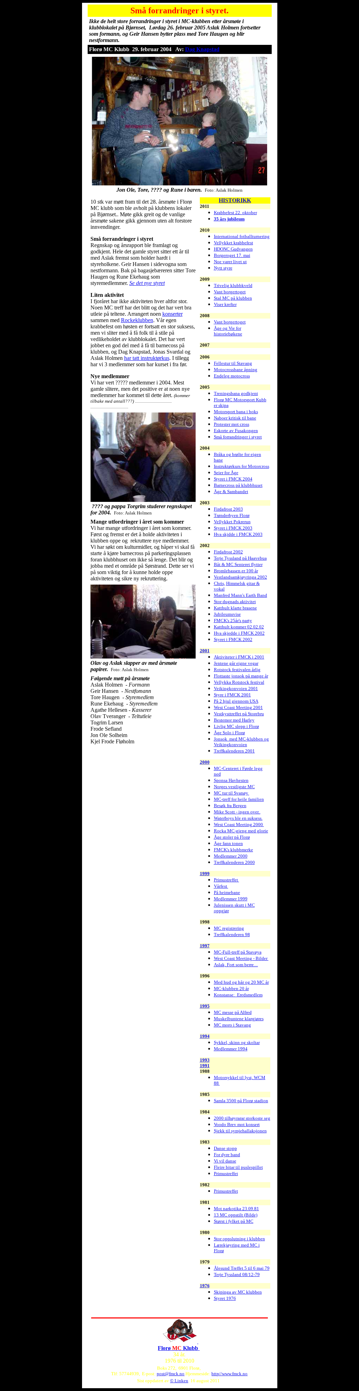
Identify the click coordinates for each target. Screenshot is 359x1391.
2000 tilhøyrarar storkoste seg (242, 1118)
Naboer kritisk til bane (235, 418)
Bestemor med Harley (234, 720)
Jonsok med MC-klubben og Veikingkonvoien (241, 741)
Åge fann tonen (228, 843)
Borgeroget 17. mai (232, 255)
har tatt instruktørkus (146, 358)
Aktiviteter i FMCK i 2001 (239, 657)
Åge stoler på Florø (232, 837)
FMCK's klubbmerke (233, 849)
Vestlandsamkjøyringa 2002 (240, 577)
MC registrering (229, 928)
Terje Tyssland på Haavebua (240, 558)
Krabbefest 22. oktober (235, 212)
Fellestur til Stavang (233, 363)
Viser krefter (225, 304)
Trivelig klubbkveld (233, 285)
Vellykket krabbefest (233, 242)
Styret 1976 (225, 1298)
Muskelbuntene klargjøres (239, 1018)
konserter (172, 314)
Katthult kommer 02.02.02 (239, 626)
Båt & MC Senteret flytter (238, 564)
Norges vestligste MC (234, 786)
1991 (205, 1065)
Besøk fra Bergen (230, 805)
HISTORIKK (235, 200)
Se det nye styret (147, 283)
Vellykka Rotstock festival (239, 682)
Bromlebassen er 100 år (236, 570)
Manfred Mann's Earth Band (240, 595)
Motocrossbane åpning (235, 369)
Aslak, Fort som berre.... (236, 964)
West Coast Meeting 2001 (238, 707)
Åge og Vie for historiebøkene (228, 331)
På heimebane (227, 892)
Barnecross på (227, 485)
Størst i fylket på (230, 1221)
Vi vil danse (225, 1161)
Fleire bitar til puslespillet (238, 1167)
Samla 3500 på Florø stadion (241, 1100)
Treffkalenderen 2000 (234, 862)
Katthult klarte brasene (235, 608)
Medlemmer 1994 (231, 1048)
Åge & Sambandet (231, 491)
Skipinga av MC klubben (238, 1292)
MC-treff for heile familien (239, 799)
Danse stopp (225, 1148)
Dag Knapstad (202, 49)
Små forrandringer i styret (238, 436)
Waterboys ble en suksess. (238, 818)
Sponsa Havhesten (231, 780)
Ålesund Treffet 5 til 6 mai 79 (242, 1268)
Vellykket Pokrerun (232, 521)
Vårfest (221, 886)
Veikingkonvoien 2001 (236, 688)
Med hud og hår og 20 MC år (241, 982)
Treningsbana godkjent (236, 393)
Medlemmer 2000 (231, 856)
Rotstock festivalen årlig (237, 669)
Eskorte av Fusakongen (236, 430)
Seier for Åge (226, 472)
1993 (205, 1060)
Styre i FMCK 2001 (232, 694)
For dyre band (227, 1154)
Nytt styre (223, 268)
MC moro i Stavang (232, 1025)
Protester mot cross (231, 424)
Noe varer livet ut (230, 261)
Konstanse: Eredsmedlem (238, 994)
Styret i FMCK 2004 (233, 479)
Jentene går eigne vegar (236, 663)
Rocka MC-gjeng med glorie (241, 830)
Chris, (219, 583)
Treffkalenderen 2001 (234, 751)
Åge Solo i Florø (229, 732)
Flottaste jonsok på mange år (241, 676)
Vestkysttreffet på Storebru (239, 713)
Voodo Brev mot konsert (237, 1124)
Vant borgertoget (230, 291)
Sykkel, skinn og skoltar (237, 1042)
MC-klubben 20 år (231, 988)
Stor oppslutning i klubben (239, 1238)
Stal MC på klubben (233, 298)
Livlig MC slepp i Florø (236, 726)
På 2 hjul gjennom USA (236, 701)
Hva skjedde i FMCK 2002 (239, 633)
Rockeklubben (137, 320)
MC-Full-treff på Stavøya (238, 952)
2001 (205, 650)
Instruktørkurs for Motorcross (241, 466)
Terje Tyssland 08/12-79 (237, 1274)
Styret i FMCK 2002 (233, 639)
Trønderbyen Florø (232, 515)
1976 (205, 1285)
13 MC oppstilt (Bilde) (235, 1215)
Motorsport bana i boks (236, 411)
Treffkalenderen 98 (232, 934)
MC (249, 1221)
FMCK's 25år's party (233, 620)
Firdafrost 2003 (228, 509)
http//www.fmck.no (229, 1373)
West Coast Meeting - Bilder (241, 958)
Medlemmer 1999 (231, 898)
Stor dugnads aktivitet (235, 601)
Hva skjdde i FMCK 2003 (238, 534)
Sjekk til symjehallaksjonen (240, 1130)
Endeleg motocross (232, 376)
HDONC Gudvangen (233, 249)
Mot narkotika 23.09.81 (236, 1208)
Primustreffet (226, 879)
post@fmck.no (170, 1373)
